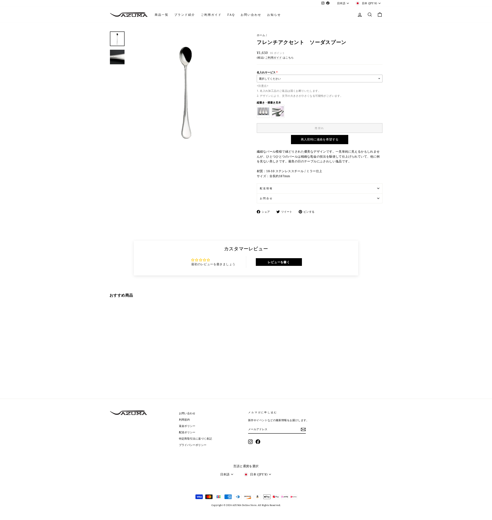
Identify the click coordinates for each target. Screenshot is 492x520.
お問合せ (266, 198)
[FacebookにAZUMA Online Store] (258, 441)
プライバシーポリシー (193, 445)
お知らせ (274, 15)
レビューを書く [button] (279, 262)
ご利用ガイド (211, 15)
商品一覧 (162, 15)
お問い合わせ (251, 15)
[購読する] (303, 429)
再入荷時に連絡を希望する (320, 139)
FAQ (231, 15)
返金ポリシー (187, 426)
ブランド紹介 (184, 15)
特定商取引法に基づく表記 (195, 438)
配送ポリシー (187, 432)
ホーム (261, 35)
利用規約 (184, 419)
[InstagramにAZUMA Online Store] (250, 441)
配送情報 (266, 188)
